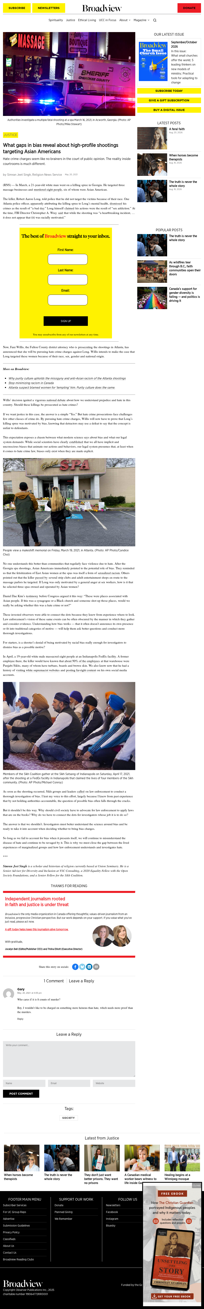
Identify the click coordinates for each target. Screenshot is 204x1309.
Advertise (8, 1218)
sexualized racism (109, 573)
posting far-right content (81, 670)
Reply (20, 1018)
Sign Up (66, 321)
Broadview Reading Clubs (18, 1259)
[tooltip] (75, 967)
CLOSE (196, 1185)
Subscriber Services (14, 1205)
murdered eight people (48, 189)
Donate (59, 1205)
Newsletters (113, 1205)
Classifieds (9, 1239)
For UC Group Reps (14, 1212)
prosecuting (85, 347)
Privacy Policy (11, 1232)
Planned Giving (64, 1212)
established (76, 442)
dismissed (116, 203)
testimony (32, 596)
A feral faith (177, 129)
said (60, 213)
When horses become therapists (183, 157)
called (80, 791)
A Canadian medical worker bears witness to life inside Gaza (141, 1179)
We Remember (63, 1218)
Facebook (112, 1212)
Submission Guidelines (16, 1225)
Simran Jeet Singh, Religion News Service (34, 174)
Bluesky (110, 1225)
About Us (8, 1245)
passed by (41, 577)
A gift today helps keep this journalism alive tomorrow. (36, 929)
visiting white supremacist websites (38, 670)
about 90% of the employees (82, 661)
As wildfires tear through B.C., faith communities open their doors (185, 268)
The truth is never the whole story (183, 184)
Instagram (112, 1218)
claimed (69, 208)
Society (68, 1117)
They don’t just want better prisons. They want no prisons (101, 1179)
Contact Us (9, 1252)
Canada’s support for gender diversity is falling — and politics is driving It (184, 295)
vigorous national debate (50, 400)
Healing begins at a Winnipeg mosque (177, 1177)
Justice (10, 135)
